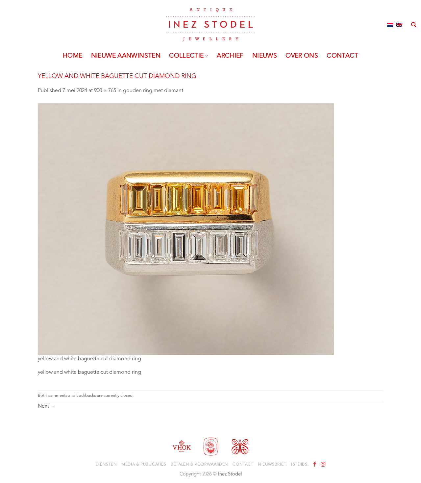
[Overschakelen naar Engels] (399, 25)
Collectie (186, 56)
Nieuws (264, 56)
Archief (230, 56)
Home (73, 56)
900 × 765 (105, 90)
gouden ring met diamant (153, 90)
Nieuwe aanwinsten (126, 56)
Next (47, 406)
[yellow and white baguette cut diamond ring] (186, 229)
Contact (342, 56)
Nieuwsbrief (272, 465)
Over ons (301, 56)
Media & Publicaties (143, 465)
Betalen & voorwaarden (199, 465)
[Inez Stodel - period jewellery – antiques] (210, 24)
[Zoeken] (413, 24)
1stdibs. (299, 465)
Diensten (106, 465)
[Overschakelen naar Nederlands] (390, 25)
